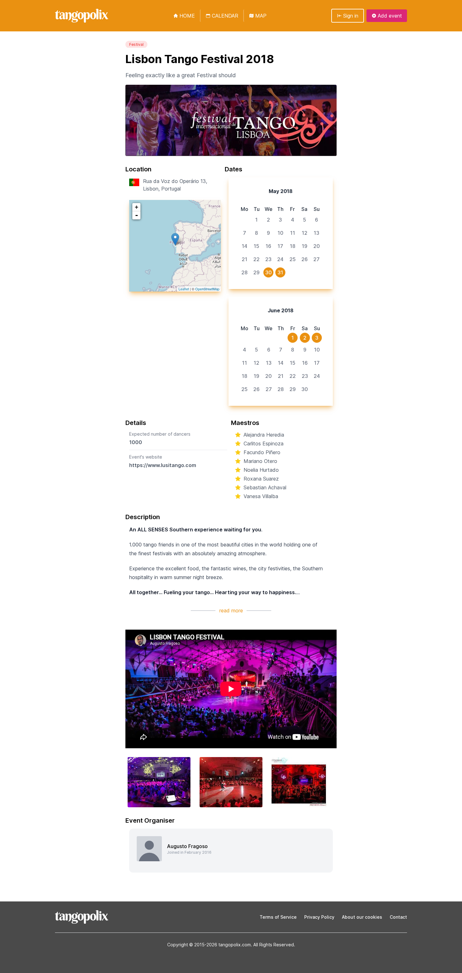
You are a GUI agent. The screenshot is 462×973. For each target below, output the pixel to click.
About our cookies (362, 917)
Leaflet (184, 288)
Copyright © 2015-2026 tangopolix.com (209, 944)
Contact (398, 917)
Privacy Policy (319, 917)
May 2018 (281, 191)
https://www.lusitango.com (162, 465)
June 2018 (281, 310)
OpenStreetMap (207, 288)
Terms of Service (278, 917)
